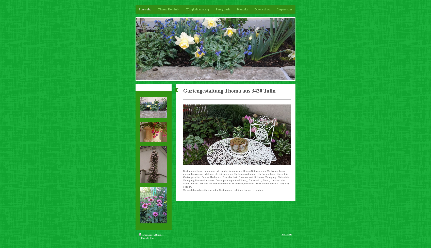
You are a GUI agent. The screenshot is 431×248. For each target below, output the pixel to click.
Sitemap (160, 235)
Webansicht (286, 234)
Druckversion (148, 235)
